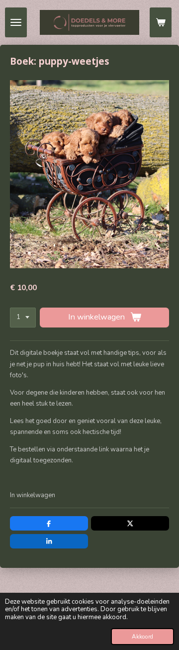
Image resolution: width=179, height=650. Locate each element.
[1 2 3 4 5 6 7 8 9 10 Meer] (23, 318)
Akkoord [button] (142, 637)
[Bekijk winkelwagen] (161, 22)
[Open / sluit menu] (16, 22)
